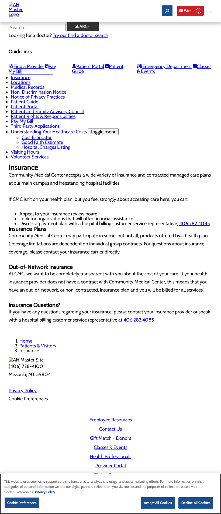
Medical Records (27, 87)
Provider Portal (110, 465)
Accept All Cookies (158, 503)
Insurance (20, 77)
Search (83, 26)
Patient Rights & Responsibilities (43, 116)
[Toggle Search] (167, 10)
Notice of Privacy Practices (38, 97)
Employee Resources (110, 419)
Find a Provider (28, 66)
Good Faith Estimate (42, 142)
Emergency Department (167, 66)
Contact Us (110, 429)
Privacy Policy (23, 391)
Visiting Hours (25, 152)
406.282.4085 (194, 223)
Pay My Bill (22, 121)
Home (25, 341)
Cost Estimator (37, 137)
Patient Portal (90, 66)
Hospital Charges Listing (46, 147)
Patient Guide (24, 102)
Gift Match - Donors (110, 438)
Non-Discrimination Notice (38, 92)
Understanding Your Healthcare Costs (63, 132)
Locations (20, 82)
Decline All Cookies (195, 503)
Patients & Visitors (37, 346)
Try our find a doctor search (80, 35)
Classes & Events (110, 447)
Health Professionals (110, 456)
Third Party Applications (35, 126)
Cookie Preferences (21, 503)
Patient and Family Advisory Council (47, 111)
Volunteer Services (30, 157)
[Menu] (210, 12)
